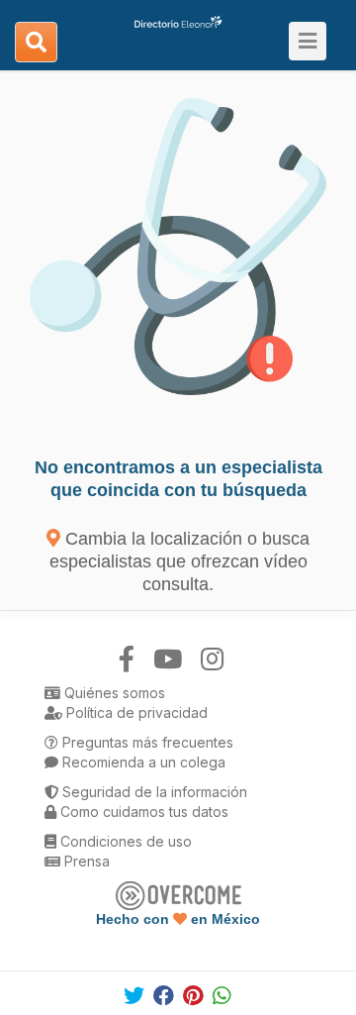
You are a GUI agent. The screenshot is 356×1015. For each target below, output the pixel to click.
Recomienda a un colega (141, 762)
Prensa (85, 861)
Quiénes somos (112, 692)
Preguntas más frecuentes (145, 742)
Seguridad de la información (152, 791)
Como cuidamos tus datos (142, 811)
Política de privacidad (135, 712)
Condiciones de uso (124, 841)
